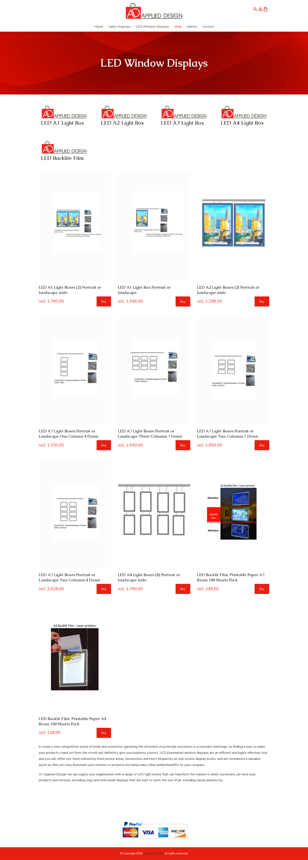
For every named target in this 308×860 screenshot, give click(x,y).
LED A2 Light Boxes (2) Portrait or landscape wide (228, 290)
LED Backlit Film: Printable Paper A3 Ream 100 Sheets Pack (230, 577)
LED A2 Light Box (122, 122)
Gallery (192, 26)
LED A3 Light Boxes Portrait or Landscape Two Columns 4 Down (69, 577)
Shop (178, 26)
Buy (103, 302)
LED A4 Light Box (242, 122)
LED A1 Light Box (62, 122)
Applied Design (153, 853)
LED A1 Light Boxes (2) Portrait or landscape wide (70, 290)
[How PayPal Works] (154, 840)
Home (98, 26)
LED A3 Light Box (182, 122)
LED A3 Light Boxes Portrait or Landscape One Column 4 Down (68, 433)
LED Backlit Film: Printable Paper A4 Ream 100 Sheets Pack (72, 721)
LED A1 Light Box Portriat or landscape (144, 290)
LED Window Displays (152, 26)
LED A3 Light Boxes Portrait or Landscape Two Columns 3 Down (227, 433)
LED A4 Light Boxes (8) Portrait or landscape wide (149, 577)
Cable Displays (119, 26)
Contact (208, 26)
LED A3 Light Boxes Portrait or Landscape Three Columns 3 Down (150, 433)
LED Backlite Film (62, 158)
